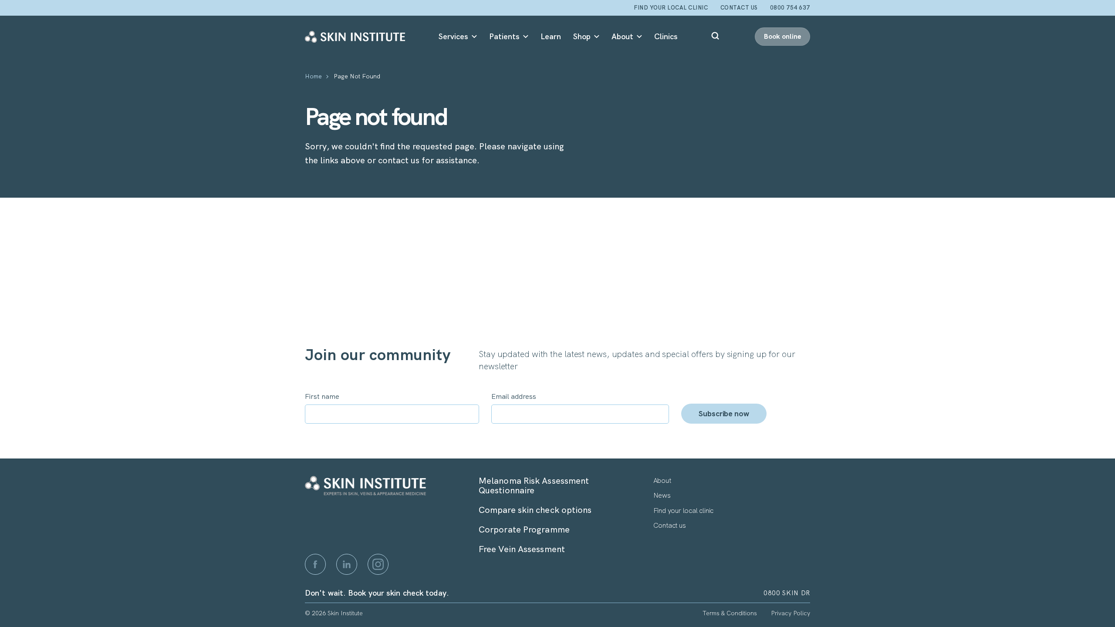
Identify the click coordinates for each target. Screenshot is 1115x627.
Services (453, 36)
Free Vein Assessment (522, 549)
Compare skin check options (535, 510)
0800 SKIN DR (787, 593)
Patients (504, 36)
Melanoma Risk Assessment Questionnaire (534, 485)
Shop (582, 36)
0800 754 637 (790, 7)
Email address (513, 396)
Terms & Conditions (730, 613)
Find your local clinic (671, 7)
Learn (551, 36)
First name (322, 396)
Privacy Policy (790, 613)
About (622, 36)
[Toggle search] (716, 36)
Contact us (669, 525)
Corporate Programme (524, 529)
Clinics (666, 36)
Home (313, 76)
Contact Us (739, 7)
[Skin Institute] (355, 37)
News (662, 495)
